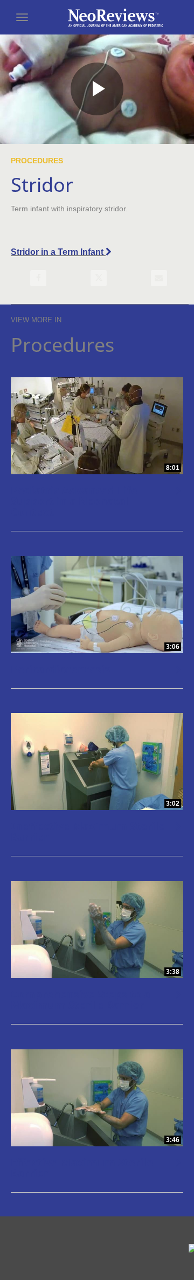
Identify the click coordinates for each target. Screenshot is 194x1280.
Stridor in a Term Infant (58, 252)
